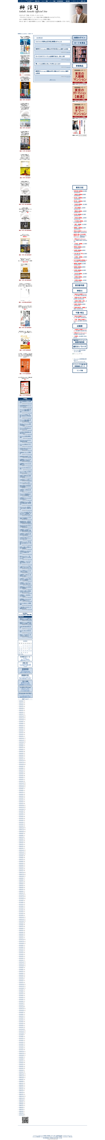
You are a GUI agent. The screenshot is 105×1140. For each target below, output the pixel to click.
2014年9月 (21, 967)
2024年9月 (21, 743)
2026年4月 (21, 708)
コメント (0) (30, 403)
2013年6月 (21, 995)
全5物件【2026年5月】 (79, 305)
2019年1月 (21, 870)
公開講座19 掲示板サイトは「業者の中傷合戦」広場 (25, 530)
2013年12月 (21, 984)
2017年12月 (21, 894)
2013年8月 (21, 991)
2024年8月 (21, 745)
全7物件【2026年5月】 (80, 298)
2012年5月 (21, 1019)
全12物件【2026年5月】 (80, 301)
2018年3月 (21, 889)
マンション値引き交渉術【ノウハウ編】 (79, 351)
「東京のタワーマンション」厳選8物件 (80, 236)
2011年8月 (21, 1036)
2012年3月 (21, 1023)
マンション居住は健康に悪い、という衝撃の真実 (25, 420)
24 (27, 650)
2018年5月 (21, 885)
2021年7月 (21, 814)
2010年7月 (21, 1060)
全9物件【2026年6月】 (79, 251)
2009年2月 (21, 1092)
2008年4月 (21, 1111)
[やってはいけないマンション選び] (25, 342)
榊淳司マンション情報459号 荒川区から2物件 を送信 (52, 49)
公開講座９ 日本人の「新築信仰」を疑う (25, 575)
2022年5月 (21, 796)
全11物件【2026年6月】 (80, 317)
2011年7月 (21, 1038)
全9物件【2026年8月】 (80, 198)
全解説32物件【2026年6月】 (80, 240)
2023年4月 (21, 775)
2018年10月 (21, 876)
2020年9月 (21, 833)
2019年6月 (21, 861)
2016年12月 (21, 917)
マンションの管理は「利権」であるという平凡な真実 (25, 416)
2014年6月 (21, 973)
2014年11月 (21, 963)
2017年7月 (21, 904)
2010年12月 (21, 1051)
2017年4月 (21, 909)
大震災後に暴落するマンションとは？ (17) (25, 538)
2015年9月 (21, 945)
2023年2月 (21, 779)
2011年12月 (21, 1029)
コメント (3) (30, 473)
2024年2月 (21, 756)
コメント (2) (30, 430)
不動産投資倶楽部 (59, 1135)
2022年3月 (21, 799)
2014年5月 (21, 975)
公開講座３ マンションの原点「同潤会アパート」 (25, 600)
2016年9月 (21, 922)
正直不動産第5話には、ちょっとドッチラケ (25, 406)
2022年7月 (21, 792)
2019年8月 (21, 857)
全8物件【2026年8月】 (80, 195)
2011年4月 (21, 1044)
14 (21, 648)
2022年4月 (21, 797)
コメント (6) (30, 515)
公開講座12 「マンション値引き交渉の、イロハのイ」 (25, 562)
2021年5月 (21, 818)
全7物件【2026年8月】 (80, 202)
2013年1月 (21, 1004)
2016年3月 (21, 934)
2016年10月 (21, 921)
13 (19, 648)
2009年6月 (21, 1085)
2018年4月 (21, 887)
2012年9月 (21, 1012)
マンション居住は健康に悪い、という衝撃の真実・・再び (25, 410)
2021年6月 (21, 816)
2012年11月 (21, 1008)
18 (29, 648)
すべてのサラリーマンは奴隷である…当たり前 (50, 56)
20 (19, 650)
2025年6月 (21, 727)
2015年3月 (21, 956)
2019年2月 (21, 868)
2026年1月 (21, 714)
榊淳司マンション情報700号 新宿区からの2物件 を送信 (25, 623)
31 (27, 652)
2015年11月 (21, 941)
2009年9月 (21, 1079)
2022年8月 (21, 790)
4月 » (22, 654)
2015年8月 (21, 947)
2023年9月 (21, 766)
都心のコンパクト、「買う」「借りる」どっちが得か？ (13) (25, 557)
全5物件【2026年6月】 (80, 254)
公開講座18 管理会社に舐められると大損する (25, 534)
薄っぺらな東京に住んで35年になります (48, 64)
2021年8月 (21, 812)
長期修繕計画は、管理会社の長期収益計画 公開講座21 (25, 522)
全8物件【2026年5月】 (79, 267)
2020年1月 (21, 848)
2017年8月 (21, 902)
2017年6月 (21, 906)
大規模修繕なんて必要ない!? (26, 479)
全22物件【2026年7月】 (80, 330)
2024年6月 (21, 749)
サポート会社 (53, 1135)
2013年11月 (21, 986)
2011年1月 (21, 1049)
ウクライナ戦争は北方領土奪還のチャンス (49, 41)
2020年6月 (21, 838)
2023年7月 (21, 770)
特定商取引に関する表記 (54, 1137)
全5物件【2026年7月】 (79, 208)
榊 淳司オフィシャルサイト (22, 33)
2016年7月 (21, 926)
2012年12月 (21, 1006)
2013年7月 (21, 993)
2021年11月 (21, 807)
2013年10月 (21, 988)
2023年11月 (21, 762)
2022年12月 (21, 783)
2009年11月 (21, 1075)
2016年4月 (21, 932)
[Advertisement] (52, 27)
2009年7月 (21, 1083)
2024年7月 (21, 747)
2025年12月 (21, 716)
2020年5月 (21, 840)
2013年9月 (21, 990)
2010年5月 (21, 1064)
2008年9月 (21, 1101)
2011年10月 (21, 1032)
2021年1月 (21, 826)
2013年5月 (21, 997)
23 (25, 650)
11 (29, 647)
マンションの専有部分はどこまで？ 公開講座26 (25, 494)
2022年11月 (21, 784)
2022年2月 (21, 801)
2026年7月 (21, 702)
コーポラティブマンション (67, 1135)
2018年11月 (21, 874)
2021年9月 (21, 811)
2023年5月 (21, 773)
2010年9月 (21, 1057)
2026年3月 (21, 710)
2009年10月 (21, 1077)
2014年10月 (21, 965)
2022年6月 (21, 794)
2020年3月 (21, 844)
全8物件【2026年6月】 (80, 257)
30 (25, 652)
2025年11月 (21, 717)
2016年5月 (21, 930)
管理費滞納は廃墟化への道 (25, 456)
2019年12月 (21, 850)
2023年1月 (21, 781)
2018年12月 (21, 872)
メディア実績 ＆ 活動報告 (57, 1136)
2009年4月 (21, 1088)
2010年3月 (21, 1068)
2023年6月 (21, 771)
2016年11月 (21, 919)
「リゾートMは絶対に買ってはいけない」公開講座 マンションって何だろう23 (26, 513)
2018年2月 (21, 891)
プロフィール (40, 1135)
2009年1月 (21, 1094)
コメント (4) (30, 450)
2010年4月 (21, 1066)
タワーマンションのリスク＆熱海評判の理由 (25, 441)
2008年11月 (21, 1098)
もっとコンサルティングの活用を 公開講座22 (25, 518)
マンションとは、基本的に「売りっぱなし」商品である (25, 508)
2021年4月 (21, 820)
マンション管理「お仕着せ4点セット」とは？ (25, 472)
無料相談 (45, 1135)
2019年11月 (21, 852)
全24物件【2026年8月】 (80, 192)
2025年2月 (21, 734)
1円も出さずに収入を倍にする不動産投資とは (25, 526)
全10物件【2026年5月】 (80, 271)
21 (21, 650)
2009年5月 (21, 1086)
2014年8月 (21, 969)
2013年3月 (21, 1001)
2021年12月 (21, 805)
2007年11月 (21, 1114)
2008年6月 (21, 1107)
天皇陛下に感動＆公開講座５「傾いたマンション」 (25, 591)
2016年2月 (21, 935)
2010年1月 (21, 1072)
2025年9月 (21, 721)
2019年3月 (21, 866)
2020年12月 (21, 827)
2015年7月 (21, 948)
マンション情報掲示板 (36, 1136)
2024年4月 (21, 753)
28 (21, 652)
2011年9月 (21, 1034)
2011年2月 (21, 1047)
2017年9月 (21, 900)
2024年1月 (21, 758)
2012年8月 (21, 1014)
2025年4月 (21, 730)
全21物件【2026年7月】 (80, 225)
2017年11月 (21, 896)
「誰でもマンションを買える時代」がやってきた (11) (26, 567)
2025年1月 (21, 736)
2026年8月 (21, 701)
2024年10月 (21, 742)
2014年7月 (21, 971)
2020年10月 (21, 831)
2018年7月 (21, 881)
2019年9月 (21, 855)
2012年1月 (21, 1027)
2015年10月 (21, 943)
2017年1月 (21, 915)
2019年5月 (21, 863)
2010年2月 (21, 1070)
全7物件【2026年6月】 (80, 244)
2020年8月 (21, 835)
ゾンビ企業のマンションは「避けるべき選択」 (25, 571)
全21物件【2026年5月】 (80, 295)
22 (23, 650)
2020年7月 (21, 837)
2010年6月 (21, 1062)
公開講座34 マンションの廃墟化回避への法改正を (25, 460)
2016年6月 (21, 928)
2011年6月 (21, 1040)
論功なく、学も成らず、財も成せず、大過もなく (25, 635)
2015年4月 (21, 954)
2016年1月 (21, 937)
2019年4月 (21, 865)
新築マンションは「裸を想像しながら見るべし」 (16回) (25, 543)
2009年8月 (21, 1081)
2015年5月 (21, 952)
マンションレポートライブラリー (46, 1136)
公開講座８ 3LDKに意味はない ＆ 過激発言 (25, 579)
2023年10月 (21, 764)
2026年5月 (21, 706)
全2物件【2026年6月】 (79, 247)
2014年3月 (21, 978)
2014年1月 (21, 982)
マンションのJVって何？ (25, 482)
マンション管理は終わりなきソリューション (25, 429)
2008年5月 (21, 1109)
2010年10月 (21, 1055)
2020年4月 (21, 842)
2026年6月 (21, 704)
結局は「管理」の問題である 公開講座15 (25, 548)
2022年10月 (21, 786)
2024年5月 (21, 751)
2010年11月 (21, 1053)
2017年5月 (21, 907)
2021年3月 (21, 822)
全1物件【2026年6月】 (80, 228)
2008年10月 (21, 1100)
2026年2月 (21, 712)
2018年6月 (21, 883)
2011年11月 (21, 1031)
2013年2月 (21, 1003)
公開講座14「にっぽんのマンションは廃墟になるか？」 (25, 552)
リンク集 (60, 1137)
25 (29, 650)
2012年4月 (21, 1021)
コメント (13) (29, 454)
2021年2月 (21, 824)
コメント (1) (30, 568)
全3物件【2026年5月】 (80, 308)
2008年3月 (21, 1113)
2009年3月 (21, 1090)
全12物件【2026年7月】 (80, 205)
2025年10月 (21, 719)
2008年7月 (21, 1105)
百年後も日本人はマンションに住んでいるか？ (25, 449)
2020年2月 (21, 846)
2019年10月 (21, 853)
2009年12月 (21, 1073)
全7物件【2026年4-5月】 (80, 281)
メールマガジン (65, 1136)
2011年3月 (21, 1045)
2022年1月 (21, 803)
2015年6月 (21, 950)
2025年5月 (21, 728)
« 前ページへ (52, 79)
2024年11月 (21, 740)
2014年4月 (21, 976)
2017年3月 (21, 911)
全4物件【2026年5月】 (80, 277)
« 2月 (19, 654)
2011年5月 (21, 1042)
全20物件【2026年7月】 (80, 333)
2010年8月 (21, 1058)
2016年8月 (21, 924)
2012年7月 (21, 1016)
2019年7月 (21, 859)
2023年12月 (21, 760)
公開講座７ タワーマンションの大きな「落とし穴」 (25, 583)
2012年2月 (21, 1025)
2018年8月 (21, 880)
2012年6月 (21, 1017)
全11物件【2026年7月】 (80, 215)
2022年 (29, 33)
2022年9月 (21, 788)
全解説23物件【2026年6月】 (80, 231)
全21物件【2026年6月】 (80, 321)
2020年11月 (21, 829)
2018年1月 (21, 893)
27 (19, 652)
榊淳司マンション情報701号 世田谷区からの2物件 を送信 (26, 619)
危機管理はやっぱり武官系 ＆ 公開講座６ (26, 587)
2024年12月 (21, 738)
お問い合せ (70, 1136)
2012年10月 (21, 1010)
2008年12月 (21, 1096)
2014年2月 (21, 980)
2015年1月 (21, 960)
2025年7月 (21, 725)
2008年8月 (21, 1103)
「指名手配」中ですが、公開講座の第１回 (25, 608)
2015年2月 (21, 958)
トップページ (35, 1135)
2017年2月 (21, 913)
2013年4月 (21, 999)
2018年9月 (21, 878)
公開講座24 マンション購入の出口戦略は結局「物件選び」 (25, 503)
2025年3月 (21, 732)
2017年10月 (21, 898)
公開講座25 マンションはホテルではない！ (25, 498)
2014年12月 (21, 962)
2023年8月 (21, 768)
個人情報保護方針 (46, 1137)
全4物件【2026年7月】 (80, 212)
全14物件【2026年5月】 (80, 264)
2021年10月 (21, 809)
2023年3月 (21, 777)
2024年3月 (21, 755)
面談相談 (48, 1135)
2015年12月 (21, 939)
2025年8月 (21, 723)
